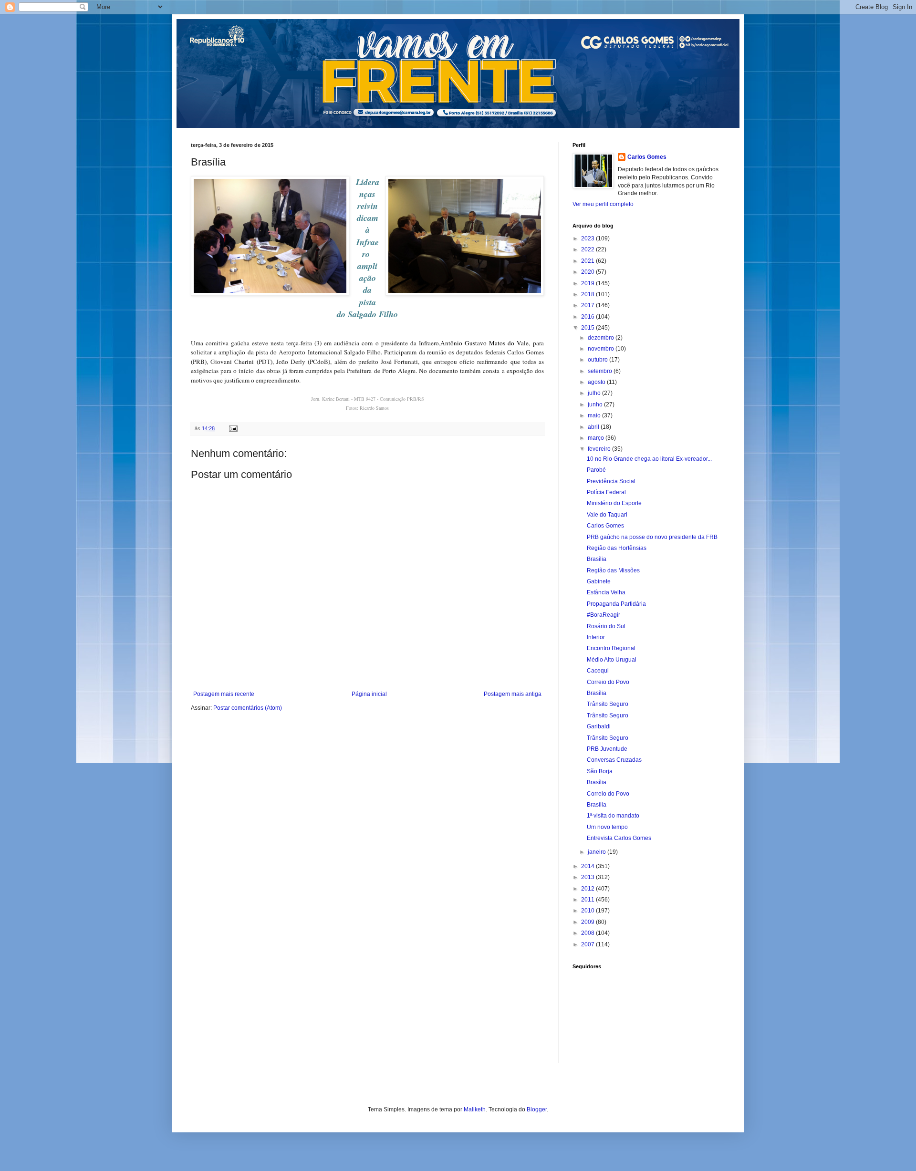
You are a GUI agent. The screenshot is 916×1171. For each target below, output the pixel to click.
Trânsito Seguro (607, 704)
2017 (588, 305)
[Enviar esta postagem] (233, 428)
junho (596, 404)
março (596, 438)
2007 (588, 944)
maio (595, 415)
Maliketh (475, 1109)
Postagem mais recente (223, 694)
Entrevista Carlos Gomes (619, 838)
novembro (601, 348)
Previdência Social (611, 481)
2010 (588, 910)
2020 (588, 272)
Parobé (596, 469)
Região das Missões (613, 570)
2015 (588, 327)
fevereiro (600, 449)
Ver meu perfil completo (603, 204)
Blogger (537, 1109)
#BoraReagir (603, 614)
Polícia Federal (606, 492)
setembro (601, 371)
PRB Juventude (607, 749)
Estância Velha (606, 592)
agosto (597, 382)
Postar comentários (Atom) (247, 708)
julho (595, 393)
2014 (588, 866)
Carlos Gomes (646, 157)
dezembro (601, 337)
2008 (588, 933)
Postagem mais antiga (512, 694)
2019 (588, 283)
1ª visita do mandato (613, 815)
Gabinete (599, 581)
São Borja (600, 771)
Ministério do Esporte (614, 503)
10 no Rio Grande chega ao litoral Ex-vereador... (649, 459)
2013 (588, 877)
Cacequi (598, 670)
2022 (588, 249)
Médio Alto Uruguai (611, 659)
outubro (598, 359)
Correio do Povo (608, 682)
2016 (588, 316)
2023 (588, 238)
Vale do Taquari (607, 514)
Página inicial (369, 694)
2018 (588, 294)
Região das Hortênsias (616, 548)
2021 (588, 261)
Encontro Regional (611, 648)
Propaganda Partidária (616, 604)
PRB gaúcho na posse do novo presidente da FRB (652, 537)
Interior (596, 637)
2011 (588, 899)
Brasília (596, 559)
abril (594, 427)
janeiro (597, 852)
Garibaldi (599, 726)
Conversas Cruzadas (614, 759)
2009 (588, 922)
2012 (588, 888)
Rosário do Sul (606, 626)
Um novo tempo (607, 827)
